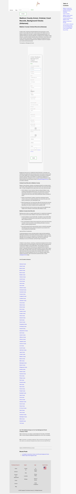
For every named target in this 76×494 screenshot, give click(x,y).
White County (22, 418)
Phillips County (22, 378)
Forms (16, 480)
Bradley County (22, 274)
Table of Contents (66, 13)
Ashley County (22, 266)
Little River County (23, 350)
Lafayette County (23, 341)
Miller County (22, 360)
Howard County (22, 328)
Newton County (22, 371)
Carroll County (22, 279)
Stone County (22, 410)
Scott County (22, 397)
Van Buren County (23, 414)
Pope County (22, 386)
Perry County (22, 375)
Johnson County (23, 339)
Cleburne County (23, 287)
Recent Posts (65, 29)
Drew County (22, 309)
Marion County (22, 358)
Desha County (22, 307)
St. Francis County (23, 408)
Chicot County (22, 281)
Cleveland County (23, 289)
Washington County (23, 416)
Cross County (22, 302)
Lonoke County (22, 354)
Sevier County (22, 403)
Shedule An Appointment (16, 476)
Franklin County (22, 313)
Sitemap (25, 479)
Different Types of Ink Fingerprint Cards (29, 455)
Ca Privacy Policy (35, 470)
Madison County (23, 356)
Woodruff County (23, 421)
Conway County (22, 294)
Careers (15, 483)
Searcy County (22, 399)
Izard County (22, 332)
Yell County (22, 423)
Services (11, 10)
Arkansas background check (43, 179)
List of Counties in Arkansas (68, 24)
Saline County (22, 395)
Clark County (22, 283)
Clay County (22, 285)
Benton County (22, 270)
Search (32, 9)
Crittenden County (23, 300)
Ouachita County (23, 373)
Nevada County (22, 369)
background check (23, 254)
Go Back (23, 13)
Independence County (24, 330)
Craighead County (23, 296)
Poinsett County (22, 382)
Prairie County (22, 388)
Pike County (22, 380)
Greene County (22, 322)
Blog (16, 10)
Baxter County (22, 268)
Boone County (22, 272)
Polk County (22, 384)
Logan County (22, 352)
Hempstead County (23, 324)
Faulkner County (23, 311)
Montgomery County (23, 367)
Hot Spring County (23, 326)
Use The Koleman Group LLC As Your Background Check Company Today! (67, 27)
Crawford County (23, 298)
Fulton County (22, 315)
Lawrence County (23, 343)
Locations (26, 476)
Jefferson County (23, 337)
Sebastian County (23, 401)
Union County (22, 412)
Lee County (22, 345)
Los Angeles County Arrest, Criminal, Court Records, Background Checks (35, 454)
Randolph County (23, 393)
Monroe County (22, 365)
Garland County (22, 317)
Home (16, 468)
